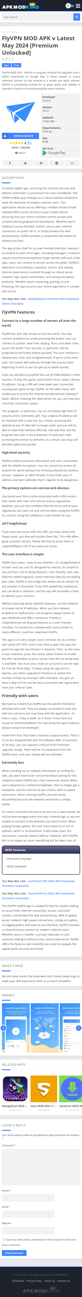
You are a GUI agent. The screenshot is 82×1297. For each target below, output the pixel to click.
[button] (76, 17)
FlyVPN (47, 100)
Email (6, 1206)
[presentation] (3, 1028)
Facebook (9, 163)
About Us (49, 1281)
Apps (14, 32)
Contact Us (63, 1281)
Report (21, 153)
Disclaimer (18, 1281)
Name (6, 1190)
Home (5, 32)
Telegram (56, 163)
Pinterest (41, 163)
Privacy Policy (34, 1281)
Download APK (23, 136)
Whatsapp (72, 163)
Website (6, 1223)
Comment (8, 1145)
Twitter (25, 163)
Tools (16, 65)
